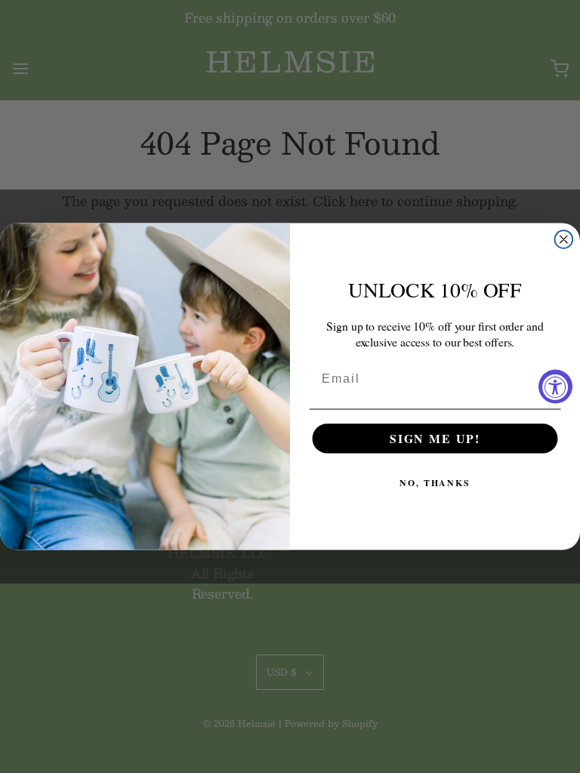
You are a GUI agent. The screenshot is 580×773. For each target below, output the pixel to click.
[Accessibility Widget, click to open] (555, 387)
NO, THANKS (435, 483)
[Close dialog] (564, 239)
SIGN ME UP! (435, 438)
